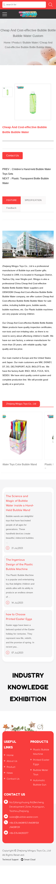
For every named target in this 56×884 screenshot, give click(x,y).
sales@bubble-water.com (23, 820)
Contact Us (12, 155)
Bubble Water (30, 42)
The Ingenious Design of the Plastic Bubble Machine (19, 568)
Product (16, 42)
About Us (12, 764)
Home (7, 42)
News (10, 776)
